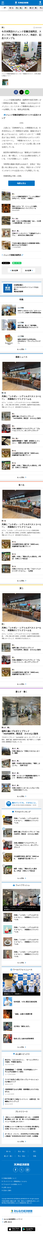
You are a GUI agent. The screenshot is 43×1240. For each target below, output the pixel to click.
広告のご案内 (7, 1190)
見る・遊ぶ (19, 8)
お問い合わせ (7, 1187)
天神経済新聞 (21, 2)
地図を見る (21, 183)
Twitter (21, 1169)
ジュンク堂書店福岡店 (12, 255)
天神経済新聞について (9, 1178)
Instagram (27, 1169)
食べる (11, 8)
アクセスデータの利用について (12, 1184)
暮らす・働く (34, 8)
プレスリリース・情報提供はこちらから (15, 1181)
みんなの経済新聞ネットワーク (21, 1211)
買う (26, 8)
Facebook (15, 1169)
